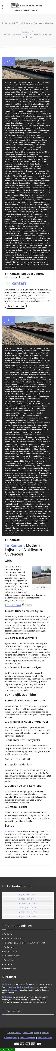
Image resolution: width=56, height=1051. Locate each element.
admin (8, 82)
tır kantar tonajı (29, 161)
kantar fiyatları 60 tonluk (20, 221)
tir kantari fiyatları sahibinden (36, 156)
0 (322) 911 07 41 (28, 899)
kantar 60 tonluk (37, 125)
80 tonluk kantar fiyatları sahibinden (31, 104)
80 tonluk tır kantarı (30, 106)
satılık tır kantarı (35, 152)
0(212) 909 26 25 (28, 907)
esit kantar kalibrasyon (27, 113)
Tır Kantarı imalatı (26, 987)
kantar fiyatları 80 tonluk (29, 128)
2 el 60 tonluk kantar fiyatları (27, 82)
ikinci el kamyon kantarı (20, 214)
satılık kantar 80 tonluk (19, 152)
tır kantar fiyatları (33, 159)
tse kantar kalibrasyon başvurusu (28, 171)
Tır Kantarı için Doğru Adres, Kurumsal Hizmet (25, 275)
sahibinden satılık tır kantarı (21, 144)
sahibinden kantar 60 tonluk (22, 233)
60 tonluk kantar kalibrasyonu (34, 97)
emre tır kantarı (17, 111)
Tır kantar (7, 997)
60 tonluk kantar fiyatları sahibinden (32, 94)
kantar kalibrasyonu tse (26, 228)
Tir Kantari (10, 348)
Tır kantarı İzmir (11, 960)
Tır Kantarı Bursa (11, 955)
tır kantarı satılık (27, 168)
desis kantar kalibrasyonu (28, 109)
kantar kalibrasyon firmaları (32, 130)
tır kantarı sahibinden (20, 259)
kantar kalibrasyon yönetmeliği (25, 226)
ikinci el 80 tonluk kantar (35, 118)
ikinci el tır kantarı (12, 216)
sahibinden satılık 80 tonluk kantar (19, 238)
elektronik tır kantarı (13, 204)
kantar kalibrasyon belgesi (21, 224)
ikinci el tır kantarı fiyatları (21, 123)
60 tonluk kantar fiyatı (25, 92)
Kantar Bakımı (10, 968)
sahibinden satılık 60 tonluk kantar (29, 236)
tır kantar (21, 159)
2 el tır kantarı (16, 87)
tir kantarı (13, 990)
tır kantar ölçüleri (41, 252)
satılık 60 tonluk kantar (20, 147)
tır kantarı (40, 161)
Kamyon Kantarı (11, 951)
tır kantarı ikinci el (21, 166)
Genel (39, 113)
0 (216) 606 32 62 (28, 903)
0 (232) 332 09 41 (28, 894)
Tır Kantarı (12, 539)
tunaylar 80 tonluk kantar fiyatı (17, 264)
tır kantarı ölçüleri (36, 166)
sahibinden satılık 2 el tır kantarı (25, 140)
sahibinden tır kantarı (20, 240)
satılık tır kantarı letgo (13, 247)
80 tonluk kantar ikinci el (24, 200)
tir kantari (20, 156)
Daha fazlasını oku (16, 306)
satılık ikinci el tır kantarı (14, 243)
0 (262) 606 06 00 (28, 916)
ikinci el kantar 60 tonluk (27, 121)
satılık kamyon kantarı (20, 149)
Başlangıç (26, 32)
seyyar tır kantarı (22, 154)
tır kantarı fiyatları (25, 164)
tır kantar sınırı (17, 161)
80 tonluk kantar (35, 101)
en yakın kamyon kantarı (34, 111)
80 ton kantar (23, 101)
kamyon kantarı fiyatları (21, 125)
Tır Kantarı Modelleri (13, 938)
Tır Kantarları (9, 947)
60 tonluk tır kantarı (33, 99)
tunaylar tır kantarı (30, 173)
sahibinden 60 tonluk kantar (23, 137)
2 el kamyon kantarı (25, 85)
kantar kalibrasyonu (33, 132)
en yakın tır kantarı (19, 207)
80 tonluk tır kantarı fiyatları (16, 202)
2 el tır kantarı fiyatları (32, 87)
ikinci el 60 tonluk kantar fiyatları (29, 116)
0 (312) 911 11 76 (28, 912)
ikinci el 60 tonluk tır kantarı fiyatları (19, 212)
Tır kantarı (15, 283)
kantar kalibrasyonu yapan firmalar (23, 229)
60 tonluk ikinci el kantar (35, 89)
